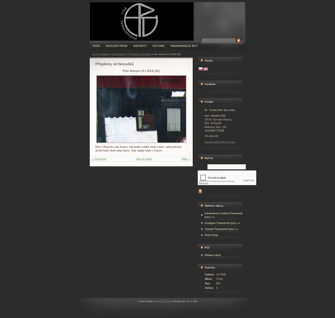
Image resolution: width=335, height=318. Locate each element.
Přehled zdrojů (213, 255)
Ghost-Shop (211, 235)
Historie (159, 46)
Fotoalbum (105, 54)
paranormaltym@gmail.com (220, 142)
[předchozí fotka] (101, 109)
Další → (186, 158)
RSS (163, 301)
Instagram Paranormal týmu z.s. (223, 223)
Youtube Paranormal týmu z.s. (222, 229)
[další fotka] (180, 109)
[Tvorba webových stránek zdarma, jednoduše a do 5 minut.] (158, 302)
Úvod (96, 46)
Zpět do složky (144, 158)
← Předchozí (99, 158)
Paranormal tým (119, 54)
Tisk (169, 301)
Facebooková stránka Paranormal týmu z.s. (223, 215)
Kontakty (140, 46)
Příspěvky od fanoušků (140, 54)
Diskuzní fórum (116, 46)
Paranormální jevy (184, 46)
